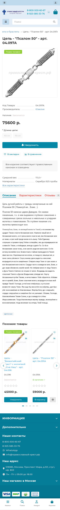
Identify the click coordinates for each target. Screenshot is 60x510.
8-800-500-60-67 (36, 10)
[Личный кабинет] (55, 2)
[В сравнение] (26, 338)
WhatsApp (12, 450)
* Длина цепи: (10, 130)
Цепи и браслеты (9, 31)
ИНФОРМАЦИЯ (13, 418)
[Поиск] (54, 21)
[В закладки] (26, 332)
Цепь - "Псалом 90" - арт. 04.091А (44, 359)
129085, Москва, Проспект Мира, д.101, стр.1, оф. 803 (30, 468)
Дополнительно (14, 427)
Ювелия (40, 109)
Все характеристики (13, 185)
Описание (9, 195)
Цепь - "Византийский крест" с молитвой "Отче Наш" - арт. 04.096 (14, 364)
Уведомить (31, 145)
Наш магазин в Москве (19, 480)
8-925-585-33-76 (36, 13)
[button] (3, 365)
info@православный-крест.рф (23, 454)
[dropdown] (4, 2)
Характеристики (30, 195)
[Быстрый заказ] (53, 399)
